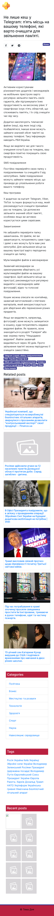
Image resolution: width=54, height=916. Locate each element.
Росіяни (26, 767)
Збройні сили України (20, 763)
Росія (10, 760)
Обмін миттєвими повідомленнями (19, 362)
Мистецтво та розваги (22, 698)
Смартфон (22, 359)
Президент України (18, 778)
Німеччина (22, 789)
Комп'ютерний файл (13, 365)
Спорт (12, 720)
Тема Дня (17, 5)
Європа (34, 778)
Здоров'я (14, 713)
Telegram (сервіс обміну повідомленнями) (23, 355)
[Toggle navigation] (47, 6)
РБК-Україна (10, 359)
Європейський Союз (26, 774)
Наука (12, 727)
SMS (34, 365)
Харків (20, 781)
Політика (14, 683)
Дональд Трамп (34, 781)
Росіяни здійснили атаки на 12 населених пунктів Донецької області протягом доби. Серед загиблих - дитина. (23, 470)
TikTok (27, 365)
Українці (34, 760)
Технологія (15, 705)
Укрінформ (20, 785)
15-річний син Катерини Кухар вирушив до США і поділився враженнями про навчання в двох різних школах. (25, 656)
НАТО (10, 785)
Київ (26, 760)
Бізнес (12, 691)
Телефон (41, 362)
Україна (18, 760)
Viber (40, 365)
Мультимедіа (10, 368)
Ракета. (11, 781)
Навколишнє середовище (24, 735)
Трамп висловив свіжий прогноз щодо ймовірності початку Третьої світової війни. (25, 563)
